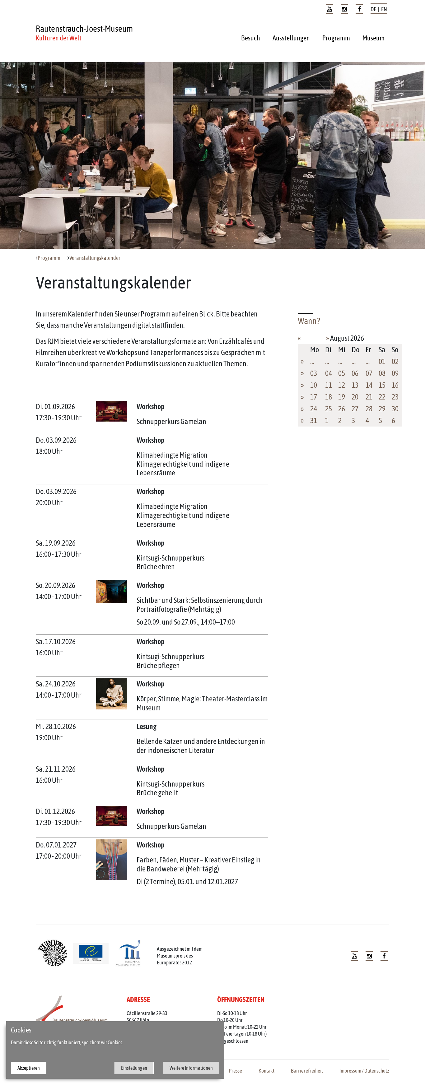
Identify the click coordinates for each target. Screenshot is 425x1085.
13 (355, 385)
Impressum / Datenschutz (364, 1071)
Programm (336, 38)
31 (313, 420)
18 (328, 397)
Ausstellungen (291, 38)
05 (341, 373)
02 (395, 361)
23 (395, 397)
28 (369, 408)
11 (328, 385)
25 (328, 408)
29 (382, 408)
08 (382, 373)
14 (369, 385)
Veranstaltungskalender (94, 258)
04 (328, 373)
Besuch (250, 38)
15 (382, 385)
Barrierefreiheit (307, 1071)
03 (313, 373)
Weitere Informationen (191, 1068)
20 (355, 397)
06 (355, 373)
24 (313, 408)
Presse (235, 1071)
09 (395, 373)
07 (369, 373)
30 (395, 408)
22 (382, 397)
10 (313, 385)
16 (395, 385)
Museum (373, 38)
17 (313, 397)
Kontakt (266, 1071)
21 (369, 397)
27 (355, 408)
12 (341, 385)
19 (341, 397)
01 (382, 361)
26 (341, 408)
